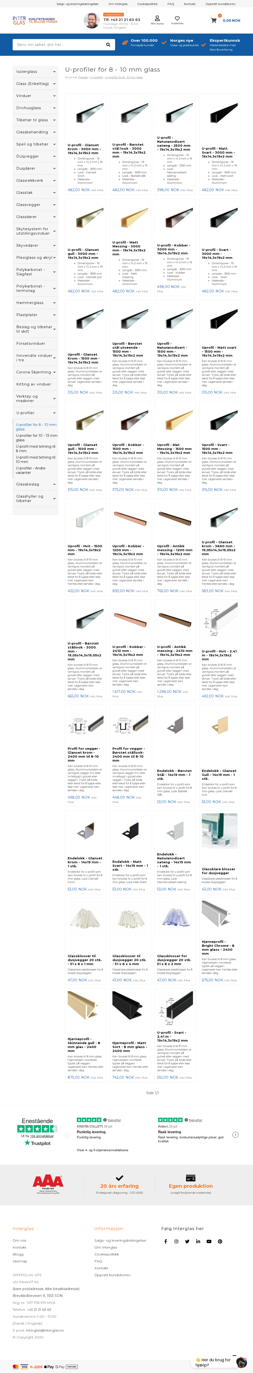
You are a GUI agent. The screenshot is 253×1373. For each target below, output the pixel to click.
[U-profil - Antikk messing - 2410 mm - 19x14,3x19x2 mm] (175, 622)
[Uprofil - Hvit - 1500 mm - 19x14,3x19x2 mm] (85, 521)
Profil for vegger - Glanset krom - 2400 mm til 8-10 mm (84, 754)
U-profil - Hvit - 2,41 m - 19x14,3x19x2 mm (219, 655)
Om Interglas (117, 4)
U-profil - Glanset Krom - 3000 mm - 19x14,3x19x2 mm (84, 149)
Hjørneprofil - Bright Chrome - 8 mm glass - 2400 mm (218, 947)
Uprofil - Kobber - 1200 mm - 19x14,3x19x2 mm (128, 550)
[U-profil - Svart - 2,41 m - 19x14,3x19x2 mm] (175, 1009)
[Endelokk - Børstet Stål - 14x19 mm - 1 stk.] (175, 736)
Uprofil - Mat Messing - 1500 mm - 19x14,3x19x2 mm (174, 449)
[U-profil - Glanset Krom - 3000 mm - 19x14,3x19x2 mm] (85, 119)
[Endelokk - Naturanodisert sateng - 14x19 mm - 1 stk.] (175, 831)
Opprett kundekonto (220, 4)
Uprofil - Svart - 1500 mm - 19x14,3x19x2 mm (217, 449)
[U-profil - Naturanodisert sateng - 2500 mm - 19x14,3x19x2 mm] (175, 115)
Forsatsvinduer (30, 343)
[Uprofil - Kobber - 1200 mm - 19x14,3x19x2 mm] (130, 521)
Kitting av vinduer (33, 384)
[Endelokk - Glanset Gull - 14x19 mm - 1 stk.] (219, 736)
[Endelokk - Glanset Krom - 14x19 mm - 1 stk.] (85, 833)
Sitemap (20, 1261)
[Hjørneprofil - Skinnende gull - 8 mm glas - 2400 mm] (85, 1012)
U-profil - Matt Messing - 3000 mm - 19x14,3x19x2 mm (129, 248)
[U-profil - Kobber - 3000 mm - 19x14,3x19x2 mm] (175, 221)
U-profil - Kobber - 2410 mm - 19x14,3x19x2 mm (129, 651)
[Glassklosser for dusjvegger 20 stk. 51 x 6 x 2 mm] (175, 926)
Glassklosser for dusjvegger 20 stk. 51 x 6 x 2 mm (174, 960)
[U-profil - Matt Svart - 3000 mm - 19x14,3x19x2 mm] (219, 120)
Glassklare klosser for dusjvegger (218, 871)
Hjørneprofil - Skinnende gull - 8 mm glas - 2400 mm (84, 1045)
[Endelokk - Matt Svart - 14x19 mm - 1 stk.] (130, 835)
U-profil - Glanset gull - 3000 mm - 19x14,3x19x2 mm (83, 254)
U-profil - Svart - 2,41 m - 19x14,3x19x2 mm (172, 1036)
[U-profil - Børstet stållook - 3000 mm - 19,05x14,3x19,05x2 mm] (85, 620)
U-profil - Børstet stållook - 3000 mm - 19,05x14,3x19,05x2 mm (84, 651)
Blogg (18, 1254)
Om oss (19, 1240)
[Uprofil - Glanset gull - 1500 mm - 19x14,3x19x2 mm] (85, 422)
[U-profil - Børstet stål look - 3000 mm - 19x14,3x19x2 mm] (130, 118)
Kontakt (190, 4)
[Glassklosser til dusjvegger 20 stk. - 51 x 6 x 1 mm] (85, 926)
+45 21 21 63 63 (38, 1309)
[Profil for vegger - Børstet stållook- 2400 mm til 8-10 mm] (130, 725)
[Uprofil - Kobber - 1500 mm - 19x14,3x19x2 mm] (130, 422)
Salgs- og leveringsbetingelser (78, 4)
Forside (83, 77)
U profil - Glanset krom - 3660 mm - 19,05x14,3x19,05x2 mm (218, 548)
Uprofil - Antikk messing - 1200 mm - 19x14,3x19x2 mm (174, 550)
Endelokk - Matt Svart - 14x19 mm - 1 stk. (130, 865)
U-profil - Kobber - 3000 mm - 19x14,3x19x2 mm (173, 249)
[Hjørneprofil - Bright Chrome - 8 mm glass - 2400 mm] (219, 919)
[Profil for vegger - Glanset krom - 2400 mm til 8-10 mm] (85, 725)
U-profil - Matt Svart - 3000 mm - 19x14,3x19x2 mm (218, 152)
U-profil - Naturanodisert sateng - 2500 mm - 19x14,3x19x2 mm (173, 143)
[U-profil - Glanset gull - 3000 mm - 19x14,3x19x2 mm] (85, 223)
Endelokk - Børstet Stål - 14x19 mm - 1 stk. (174, 775)
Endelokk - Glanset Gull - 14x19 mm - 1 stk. (219, 775)
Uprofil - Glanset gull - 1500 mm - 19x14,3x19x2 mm (83, 449)
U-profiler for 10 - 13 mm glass (37, 437)
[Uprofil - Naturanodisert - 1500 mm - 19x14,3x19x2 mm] (175, 321)
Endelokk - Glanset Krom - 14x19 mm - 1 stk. (85, 862)
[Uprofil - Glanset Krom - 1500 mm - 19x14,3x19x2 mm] (85, 326)
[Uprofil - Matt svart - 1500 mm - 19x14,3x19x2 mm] (219, 323)
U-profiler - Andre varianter (30, 470)
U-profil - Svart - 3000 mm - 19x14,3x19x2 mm (217, 254)
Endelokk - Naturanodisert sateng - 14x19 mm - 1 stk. (174, 860)
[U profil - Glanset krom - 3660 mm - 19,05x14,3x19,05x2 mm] (219, 519)
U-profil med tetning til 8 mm (35, 448)
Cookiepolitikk (147, 4)
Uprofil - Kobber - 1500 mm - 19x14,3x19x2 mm (128, 449)
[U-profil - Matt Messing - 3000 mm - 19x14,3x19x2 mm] (130, 219)
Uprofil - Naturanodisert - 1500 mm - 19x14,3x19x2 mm (172, 349)
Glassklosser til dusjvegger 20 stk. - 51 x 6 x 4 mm (129, 960)
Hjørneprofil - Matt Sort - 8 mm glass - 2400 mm (129, 1047)
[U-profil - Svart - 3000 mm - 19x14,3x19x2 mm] (219, 223)
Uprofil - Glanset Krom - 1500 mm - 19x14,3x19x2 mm (84, 358)
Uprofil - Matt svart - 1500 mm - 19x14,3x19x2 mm (219, 351)
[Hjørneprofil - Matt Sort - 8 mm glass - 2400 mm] (130, 1014)
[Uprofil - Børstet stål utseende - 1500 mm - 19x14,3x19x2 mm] (130, 321)
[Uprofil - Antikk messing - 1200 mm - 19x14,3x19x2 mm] (175, 521)
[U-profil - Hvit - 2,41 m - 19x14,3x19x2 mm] (219, 624)
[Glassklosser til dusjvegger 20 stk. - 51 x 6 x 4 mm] (130, 926)
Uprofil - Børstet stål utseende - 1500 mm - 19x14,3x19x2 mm (127, 349)
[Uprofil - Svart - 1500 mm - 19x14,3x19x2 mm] (219, 422)
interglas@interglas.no (44, 1330)
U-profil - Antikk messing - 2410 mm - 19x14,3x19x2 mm (174, 651)
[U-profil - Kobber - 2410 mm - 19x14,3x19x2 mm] (130, 622)
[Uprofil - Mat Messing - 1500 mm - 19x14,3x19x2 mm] (175, 422)
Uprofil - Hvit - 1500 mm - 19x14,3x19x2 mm (85, 550)
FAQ (171, 4)
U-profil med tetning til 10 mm (35, 459)
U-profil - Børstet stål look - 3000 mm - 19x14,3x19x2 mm (129, 150)
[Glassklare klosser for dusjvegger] (219, 839)
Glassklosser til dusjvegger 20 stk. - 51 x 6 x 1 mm (85, 960)
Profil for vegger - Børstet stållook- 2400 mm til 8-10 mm (128, 754)
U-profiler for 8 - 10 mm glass (36, 427)
